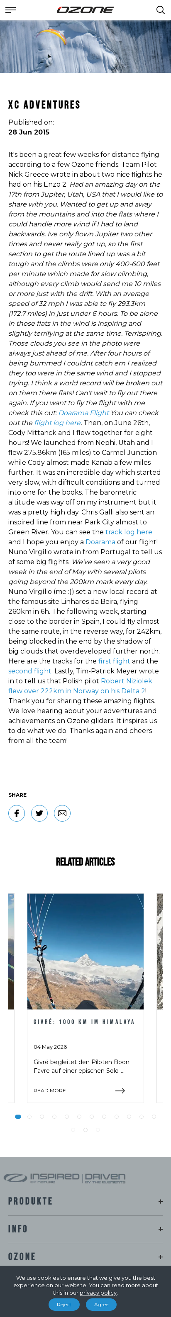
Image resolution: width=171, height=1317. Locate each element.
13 (73, 1130)
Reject (64, 1304)
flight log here (57, 423)
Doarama (100, 542)
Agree (101, 1304)
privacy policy (98, 1292)
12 (154, 1117)
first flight (114, 661)
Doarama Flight (83, 413)
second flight (29, 671)
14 (85, 1130)
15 (98, 1130)
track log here (128, 532)
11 (141, 1117)
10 (129, 1117)
